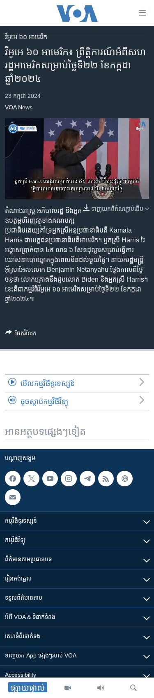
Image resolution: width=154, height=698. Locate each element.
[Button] (21, 334)
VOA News (18, 107)
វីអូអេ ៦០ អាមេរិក (26, 37)
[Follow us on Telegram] (87, 478)
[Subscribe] (13, 497)
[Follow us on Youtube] (50, 478)
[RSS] (106, 478)
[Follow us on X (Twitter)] (31, 478)
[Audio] (100, 688)
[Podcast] (124, 478)
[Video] (67, 688)
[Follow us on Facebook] (13, 478)
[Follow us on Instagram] (68, 478)
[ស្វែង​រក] (133, 688)
